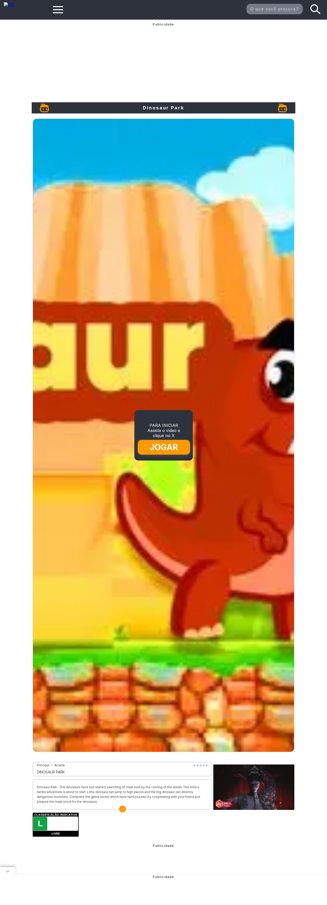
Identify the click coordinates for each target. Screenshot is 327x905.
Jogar (164, 447)
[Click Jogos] (12, 6)
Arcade (59, 765)
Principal (43, 765)
